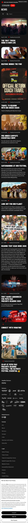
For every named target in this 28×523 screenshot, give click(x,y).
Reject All (14, 516)
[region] (14, 501)
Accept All (14, 512)
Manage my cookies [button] (23, 1)
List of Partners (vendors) (6, 508)
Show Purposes (14, 520)
